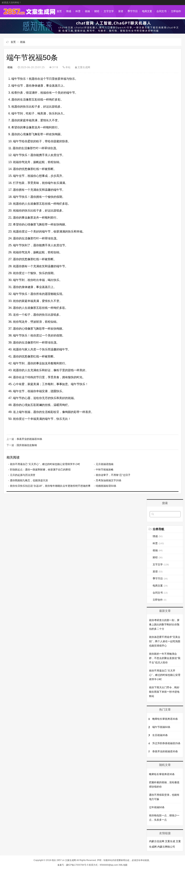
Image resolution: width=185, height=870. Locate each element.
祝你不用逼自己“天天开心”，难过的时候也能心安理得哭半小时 (45, 464)
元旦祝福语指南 (104, 464)
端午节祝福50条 (161, 727)
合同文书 (161, 11)
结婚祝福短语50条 (106, 485)
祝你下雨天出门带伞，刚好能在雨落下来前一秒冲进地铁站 (164, 692)
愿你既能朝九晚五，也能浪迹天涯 (29, 480)
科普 (78, 11)
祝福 (87, 11)
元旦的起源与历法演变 (22, 475)
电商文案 (147, 11)
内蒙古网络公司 (166, 846)
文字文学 (109, 11)
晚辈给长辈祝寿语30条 (165, 718)
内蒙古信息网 (156, 841)
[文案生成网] (29, 14)
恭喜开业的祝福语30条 (29, 439)
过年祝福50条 (157, 807)
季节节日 (133, 11)
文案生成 (170, 841)
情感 (68, 11)
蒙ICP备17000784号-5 (77, 865)
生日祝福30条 (160, 735)
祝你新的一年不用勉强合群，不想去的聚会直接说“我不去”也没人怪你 (164, 658)
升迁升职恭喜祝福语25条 (166, 743)
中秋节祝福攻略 (104, 469)
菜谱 (120, 11)
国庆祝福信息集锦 (27, 445)
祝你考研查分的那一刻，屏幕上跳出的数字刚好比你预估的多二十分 (164, 624)
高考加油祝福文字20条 (108, 480)
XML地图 (123, 865)
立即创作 (176, 11)
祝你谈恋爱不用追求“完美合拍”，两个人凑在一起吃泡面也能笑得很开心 (164, 641)
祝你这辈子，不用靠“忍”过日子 (113, 475)
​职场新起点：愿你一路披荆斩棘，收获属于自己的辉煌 (40, 469)
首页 (59, 11)
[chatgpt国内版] (92, 32)
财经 (96, 11)
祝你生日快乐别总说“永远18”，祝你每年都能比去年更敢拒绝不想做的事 (50, 485)
